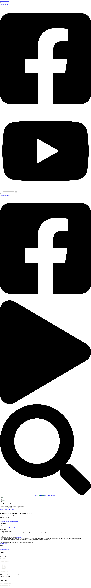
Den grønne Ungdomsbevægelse (5, 585)
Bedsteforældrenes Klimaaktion (4, 1)
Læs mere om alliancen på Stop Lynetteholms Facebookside (9, 521)
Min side (54, 495)
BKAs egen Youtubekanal (4, 571)
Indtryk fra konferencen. (3, 543)
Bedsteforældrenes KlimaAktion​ (5, 195)
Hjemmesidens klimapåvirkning (4, 561)
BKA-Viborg (4, 568)
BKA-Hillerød (4, 566)
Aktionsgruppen (7, 509)
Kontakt (49, 495)
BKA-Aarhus (4, 569)
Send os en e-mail (2, 558)
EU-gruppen (12, 509)
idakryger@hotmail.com (12, 527)
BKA (3, 564)
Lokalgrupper (41, 495)
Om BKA (38, 495)
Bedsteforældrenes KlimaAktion (5, 4)
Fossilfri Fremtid (2, 586)
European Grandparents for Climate (5, 583)
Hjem (36, 495)
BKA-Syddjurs (4, 567)
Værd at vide (46, 495)
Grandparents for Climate (19, 537)
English (52, 495)
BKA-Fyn (3, 565)
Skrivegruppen (2, 509)
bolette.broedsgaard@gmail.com (5, 549)
